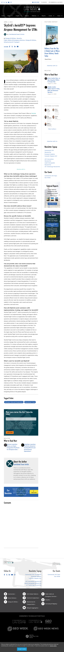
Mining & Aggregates (32, 608)
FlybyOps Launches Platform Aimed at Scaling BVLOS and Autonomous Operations (30, 447)
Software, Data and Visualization (14, 402)
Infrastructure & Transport (12, 42)
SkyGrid (34, 113)
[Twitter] (4, 2)
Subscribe (10, 432)
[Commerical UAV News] (8, 562)
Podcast (27, 16)
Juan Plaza (48, 110)
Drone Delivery (12, 598)
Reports (44, 16)
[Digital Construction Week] (32, 636)
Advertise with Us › (21, 169)
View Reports (52, 204)
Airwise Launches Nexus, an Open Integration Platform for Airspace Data (13, 446)
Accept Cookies (22, 649)
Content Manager (57, 113)
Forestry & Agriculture (33, 598)
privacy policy (10, 429)
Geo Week (47, 178)
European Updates (50, 154)
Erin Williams (49, 117)
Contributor (58, 119)
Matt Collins (56, 110)
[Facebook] (4, 575)
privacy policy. (53, 646)
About (58, 16)
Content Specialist (49, 120)
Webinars (34, 16)
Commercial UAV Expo (56, 2)
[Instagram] (11, 2)
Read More (48, 59)
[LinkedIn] (6, 2)
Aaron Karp (56, 117)
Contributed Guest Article (16, 34)
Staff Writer (48, 113)
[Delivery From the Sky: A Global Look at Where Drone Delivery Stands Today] (52, 35)
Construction (11, 594)
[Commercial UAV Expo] (56, 564)
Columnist (49, 126)
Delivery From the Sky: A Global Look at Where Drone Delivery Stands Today (52, 52)
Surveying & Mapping (51, 604)
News (9, 16)
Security (19, 38)
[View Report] (48, 199)
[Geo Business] (48, 621)
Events (50, 16)
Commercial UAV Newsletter (33, 574)
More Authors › (52, 129)
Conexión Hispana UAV (51, 156)
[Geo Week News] (46, 629)
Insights (18, 16)
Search (44, 2)
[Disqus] (21, 525)
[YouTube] (8, 2)
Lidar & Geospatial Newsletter (32, 583)
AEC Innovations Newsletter (33, 581)
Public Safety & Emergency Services (14, 40)
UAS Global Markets (32, 594)
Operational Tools (30, 402)
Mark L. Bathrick (49, 124)
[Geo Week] (17, 629)
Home (3, 16)
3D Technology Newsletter (52, 167)
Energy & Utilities (10, 38)
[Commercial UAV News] (35, 621)
